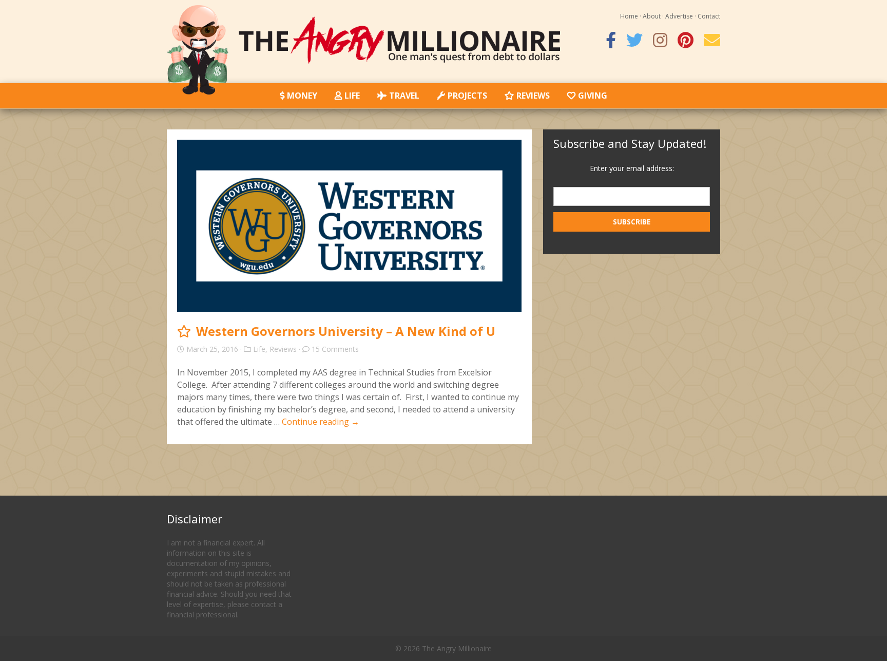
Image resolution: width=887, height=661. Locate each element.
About (652, 16)
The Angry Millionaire (457, 648)
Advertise (679, 16)
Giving (592, 95)
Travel (404, 95)
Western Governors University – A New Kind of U (345, 331)
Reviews (533, 95)
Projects (467, 95)
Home (629, 16)
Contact (709, 16)
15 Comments (335, 349)
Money (302, 95)
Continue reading (320, 421)
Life (352, 95)
